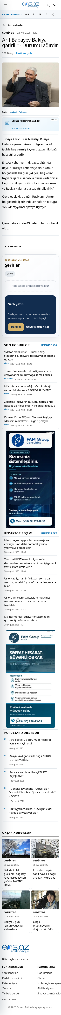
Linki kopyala (24, 53)
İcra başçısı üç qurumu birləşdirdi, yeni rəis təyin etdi (30, 741)
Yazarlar (7, 988)
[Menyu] (5, 5)
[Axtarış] (48, 5)
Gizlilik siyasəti (46, 988)
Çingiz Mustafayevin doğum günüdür (43, 925)
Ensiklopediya (12, 14)
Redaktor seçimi (12, 978)
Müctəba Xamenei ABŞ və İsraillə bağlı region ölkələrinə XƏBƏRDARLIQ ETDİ (27, 388)
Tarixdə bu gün (11, 993)
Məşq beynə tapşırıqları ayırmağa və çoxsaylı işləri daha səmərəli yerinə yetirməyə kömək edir (26, 544)
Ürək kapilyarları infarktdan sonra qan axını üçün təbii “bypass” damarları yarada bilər (30, 582)
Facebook (13, 112)
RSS (4, 999)
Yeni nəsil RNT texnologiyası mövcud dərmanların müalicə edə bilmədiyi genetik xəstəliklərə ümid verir (30, 563)
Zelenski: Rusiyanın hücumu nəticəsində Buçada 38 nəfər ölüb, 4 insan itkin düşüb (29, 403)
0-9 (27, 14)
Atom (12, 999)
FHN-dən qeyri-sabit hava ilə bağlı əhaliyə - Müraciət (44, 873)
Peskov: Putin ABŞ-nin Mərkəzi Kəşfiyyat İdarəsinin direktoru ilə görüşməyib (29, 419)
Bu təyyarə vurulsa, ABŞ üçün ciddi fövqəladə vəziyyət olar (30, 810)
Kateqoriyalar (10, 983)
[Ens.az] (30, 5)
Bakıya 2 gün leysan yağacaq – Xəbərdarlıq (14, 925)
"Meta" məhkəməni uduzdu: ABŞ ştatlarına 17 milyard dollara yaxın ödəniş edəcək (29, 355)
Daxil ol (16, 326)
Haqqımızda (44, 973)
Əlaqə (41, 978)
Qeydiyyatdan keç (37, 326)
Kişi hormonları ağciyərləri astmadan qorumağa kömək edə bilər (27, 618)
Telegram (23, 112)
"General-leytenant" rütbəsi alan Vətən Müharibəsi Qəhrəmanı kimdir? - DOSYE (32, 792)
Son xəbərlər (10, 973)
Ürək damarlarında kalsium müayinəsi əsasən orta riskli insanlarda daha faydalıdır (27, 601)
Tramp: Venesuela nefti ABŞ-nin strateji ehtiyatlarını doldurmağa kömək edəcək (28, 373)
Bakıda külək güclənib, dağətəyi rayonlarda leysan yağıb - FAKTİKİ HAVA (15, 877)
